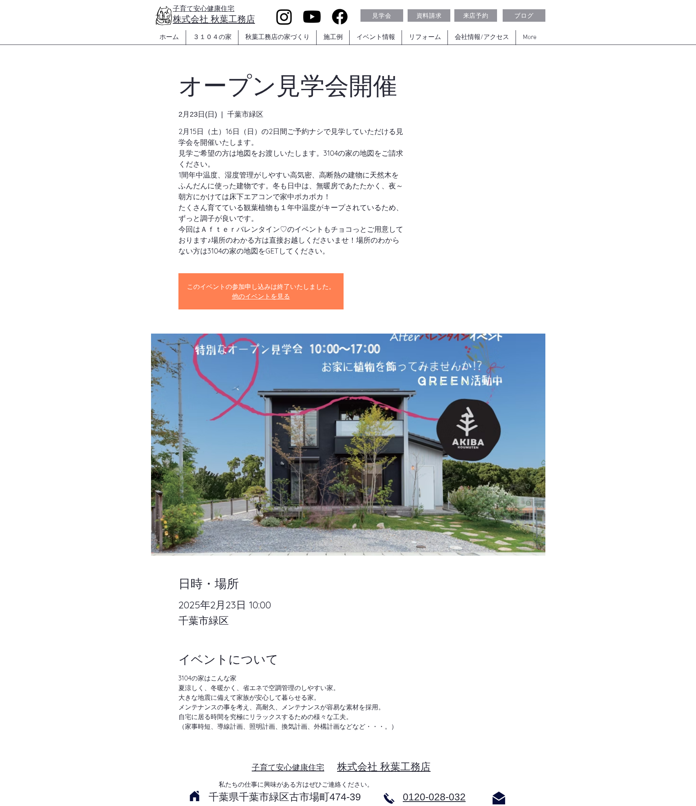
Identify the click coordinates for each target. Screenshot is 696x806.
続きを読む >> (198, 750)
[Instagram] (284, 16)
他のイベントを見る (261, 296)
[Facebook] (339, 16)
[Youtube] (312, 16)
